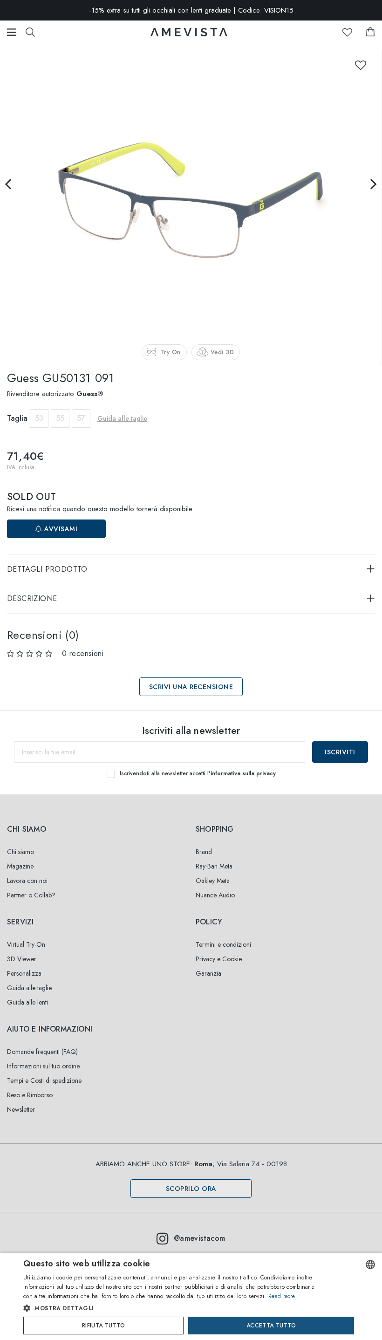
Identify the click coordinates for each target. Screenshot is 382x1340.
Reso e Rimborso (30, 1095)
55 (60, 418)
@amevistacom (199, 1238)
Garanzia (208, 973)
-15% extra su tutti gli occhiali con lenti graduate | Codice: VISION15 (191, 10)
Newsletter (21, 1109)
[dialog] (191, 1296)
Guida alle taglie (29, 987)
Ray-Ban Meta (214, 866)
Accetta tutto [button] (271, 1325)
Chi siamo (20, 851)
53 (39, 418)
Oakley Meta (213, 880)
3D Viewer (21, 959)
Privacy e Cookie (219, 959)
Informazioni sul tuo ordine (43, 1066)
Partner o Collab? (31, 895)
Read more (281, 1296)
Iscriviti (340, 752)
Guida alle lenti (27, 1002)
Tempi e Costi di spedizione (44, 1080)
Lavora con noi (27, 880)
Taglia (17, 418)
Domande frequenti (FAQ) (42, 1051)
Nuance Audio (215, 895)
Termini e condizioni (223, 944)
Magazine (20, 866)
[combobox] (370, 1264)
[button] (172, 1308)
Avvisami (60, 528)
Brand (204, 851)
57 (81, 418)
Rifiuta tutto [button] (103, 1325)
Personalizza (24, 973)
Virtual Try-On (26, 944)
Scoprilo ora (191, 1188)
